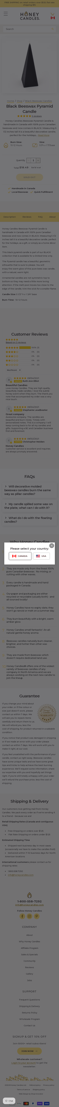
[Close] (51, 545)
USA (44, 556)
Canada (22, 556)
